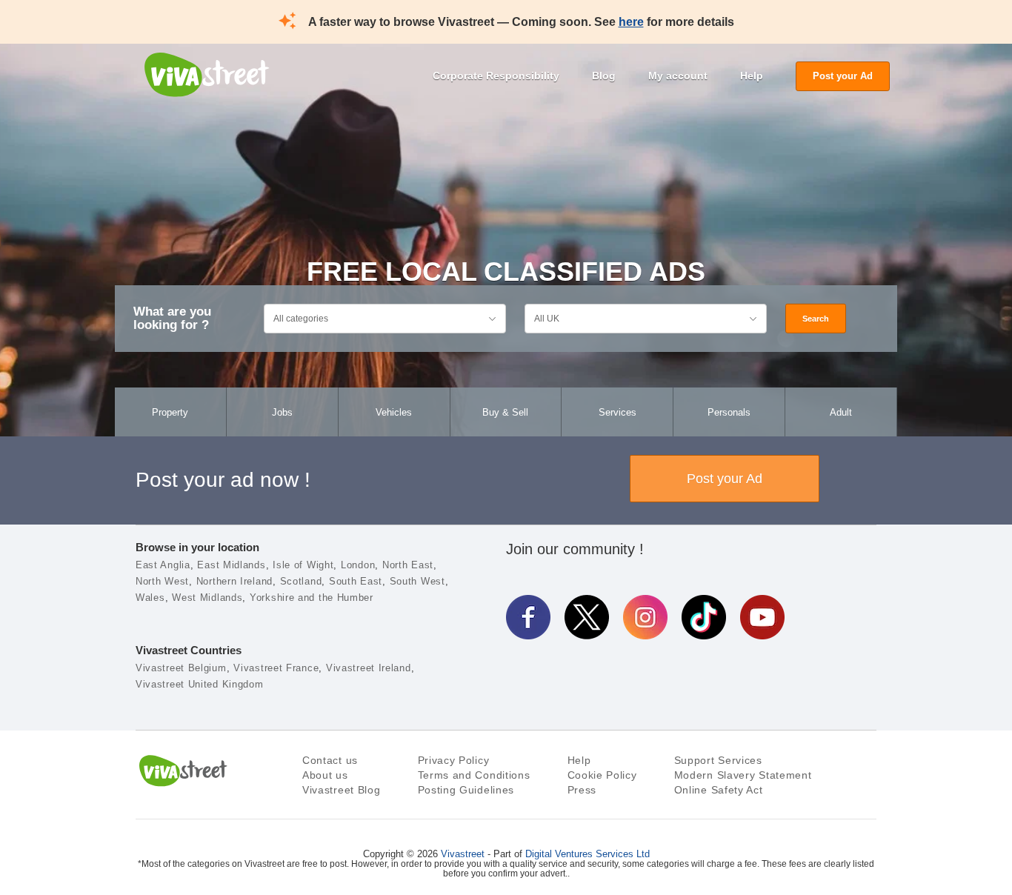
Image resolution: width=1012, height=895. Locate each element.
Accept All (635, 747)
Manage (635, 828)
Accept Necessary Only (636, 787)
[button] (57, 792)
